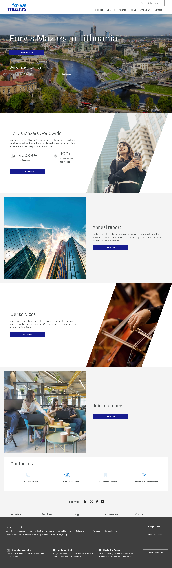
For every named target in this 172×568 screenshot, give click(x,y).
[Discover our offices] (105, 478)
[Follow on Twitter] (91, 501)
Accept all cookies (155, 526)
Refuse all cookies (155, 534)
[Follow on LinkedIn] (86, 501)
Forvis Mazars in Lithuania (63, 37)
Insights (122, 9)
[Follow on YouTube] (103, 501)
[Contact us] (28, 478)
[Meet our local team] (66, 478)
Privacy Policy (61, 534)
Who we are (145, 9)
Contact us (159, 9)
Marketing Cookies (112, 550)
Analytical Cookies (66, 550)
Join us (133, 9)
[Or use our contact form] (144, 478)
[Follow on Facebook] (97, 501)
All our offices (29, 74)
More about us (27, 52)
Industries (98, 9)
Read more (110, 247)
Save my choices (156, 552)
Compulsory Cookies (21, 550)
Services (111, 9)
